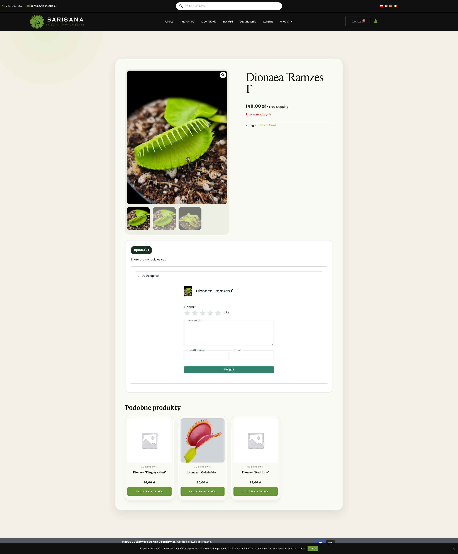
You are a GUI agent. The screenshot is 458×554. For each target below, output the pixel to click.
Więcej (284, 21)
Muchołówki (208, 21)
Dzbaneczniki (248, 21)
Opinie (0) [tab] (141, 250)
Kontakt (268, 21)
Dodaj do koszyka (149, 491)
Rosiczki (228, 21)
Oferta (169, 21)
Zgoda (312, 548)
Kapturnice (187, 21)
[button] (223, 75)
